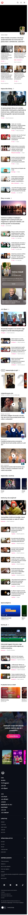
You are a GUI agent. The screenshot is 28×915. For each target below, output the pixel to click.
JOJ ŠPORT (4, 799)
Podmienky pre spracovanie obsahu (9, 890)
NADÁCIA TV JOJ (6, 804)
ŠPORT (2, 847)
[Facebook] (4, 885)
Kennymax (10, 902)
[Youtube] (16, 885)
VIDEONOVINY (4, 849)
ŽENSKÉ (2, 822)
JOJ (2, 794)
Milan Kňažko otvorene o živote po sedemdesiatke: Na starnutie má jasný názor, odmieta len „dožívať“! (12, 40)
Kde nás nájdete (5, 869)
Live (2, 778)
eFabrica (21, 902)
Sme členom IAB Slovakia (6, 896)
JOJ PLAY (4, 797)
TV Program (5, 783)
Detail (13, 284)
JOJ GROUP (5, 812)
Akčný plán (4, 878)
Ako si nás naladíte (5, 866)
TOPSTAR (3, 824)
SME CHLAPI (4, 827)
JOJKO (3, 802)
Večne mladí (17, 272)
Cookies (3, 892)
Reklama (3, 864)
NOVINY (3, 841)
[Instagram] (10, 885)
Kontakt (2, 897)
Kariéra (3, 871)
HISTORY (3, 832)
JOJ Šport (4, 788)
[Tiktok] (23, 885)
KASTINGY (4, 807)
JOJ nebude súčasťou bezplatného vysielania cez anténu (13, 875)
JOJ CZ (3, 810)
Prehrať (11, 736)
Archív (3, 780)
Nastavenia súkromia (6, 894)
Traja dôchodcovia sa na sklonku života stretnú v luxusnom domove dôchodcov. (13, 279)
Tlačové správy (5, 861)
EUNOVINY (3, 852)
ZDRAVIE (3, 830)
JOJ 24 (3, 786)
